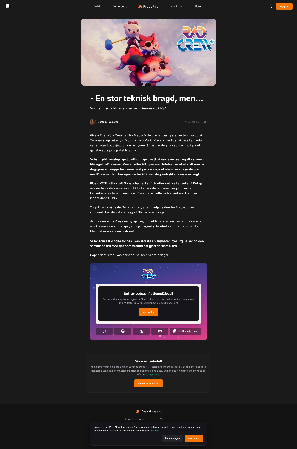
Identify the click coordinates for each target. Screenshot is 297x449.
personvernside (150, 374)
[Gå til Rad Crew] (7, 6)
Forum (199, 6)
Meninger (177, 6)
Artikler (97, 6)
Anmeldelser (120, 6)
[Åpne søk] (270, 6)
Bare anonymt (172, 438)
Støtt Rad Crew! (188, 331)
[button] (148, 303)
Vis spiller (148, 312)
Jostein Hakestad (108, 121)
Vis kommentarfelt (149, 383)
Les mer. (154, 430)
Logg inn (284, 6)
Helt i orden (194, 438)
